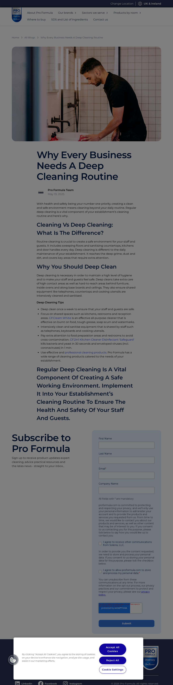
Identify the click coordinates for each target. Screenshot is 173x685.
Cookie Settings (112, 669)
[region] (78, 659)
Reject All (112, 660)
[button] (13, 659)
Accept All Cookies (112, 649)
